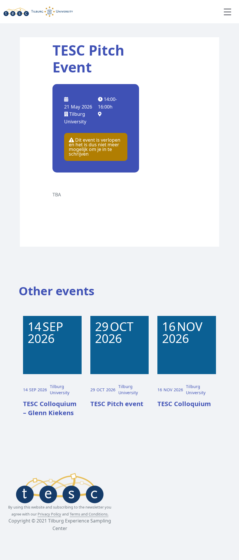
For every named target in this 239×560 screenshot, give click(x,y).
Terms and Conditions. (89, 514)
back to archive (74, 210)
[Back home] (38, 11)
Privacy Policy (49, 514)
